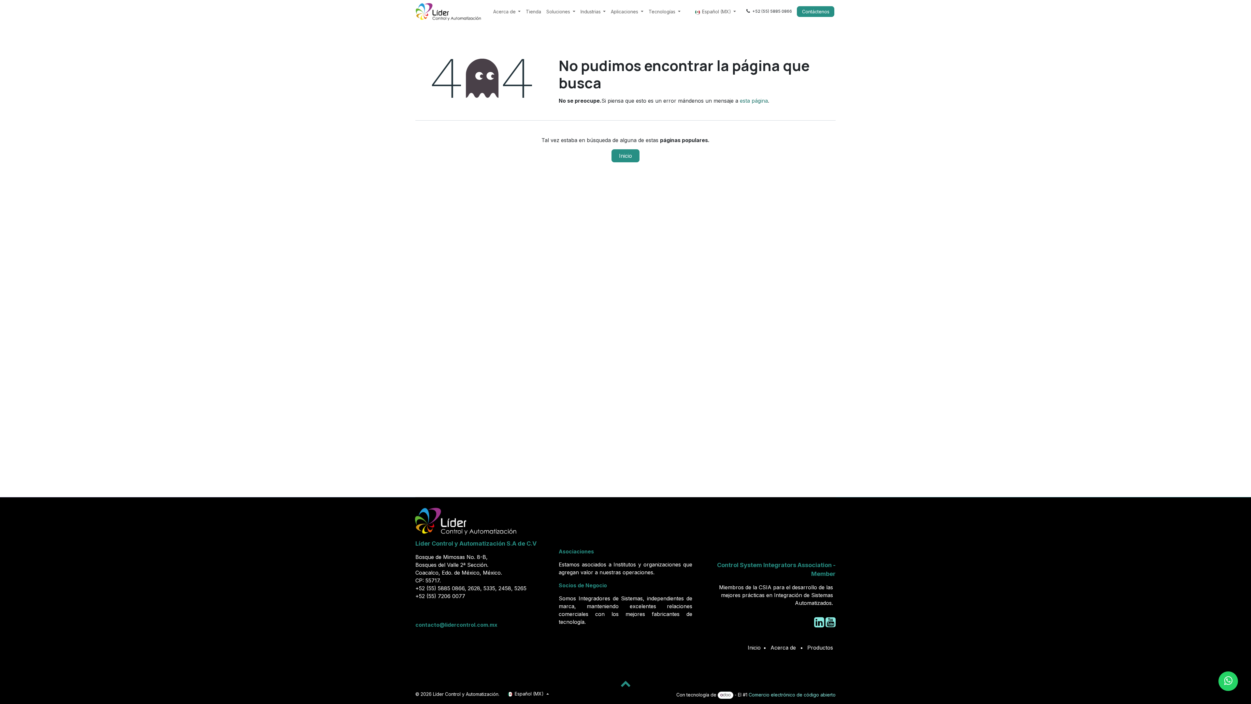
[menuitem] (507, 12)
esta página (754, 100)
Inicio (625, 156)
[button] (625, 683)
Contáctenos (815, 11)
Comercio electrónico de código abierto (792, 694)
